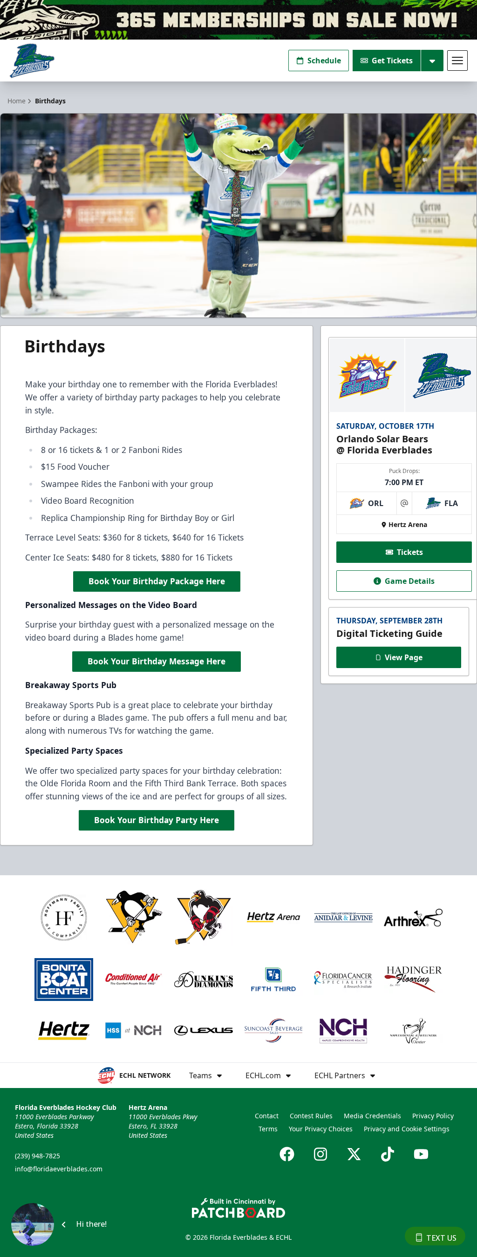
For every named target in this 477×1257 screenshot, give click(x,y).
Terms (268, 1128)
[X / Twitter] (354, 1154)
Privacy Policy (433, 1115)
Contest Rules (311, 1115)
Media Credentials (372, 1115)
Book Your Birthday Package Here (157, 581)
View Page (403, 657)
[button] (65, 1224)
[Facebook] (287, 1154)
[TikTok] (388, 1154)
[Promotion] (238, 20)
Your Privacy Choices (321, 1128)
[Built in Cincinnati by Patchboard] (238, 1208)
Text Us (441, 1238)
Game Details (410, 581)
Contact (267, 1115)
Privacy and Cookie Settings (407, 1128)
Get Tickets (392, 60)
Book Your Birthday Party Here (156, 819)
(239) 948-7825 (37, 1155)
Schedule (324, 60)
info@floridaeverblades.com (58, 1168)
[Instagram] (320, 1154)
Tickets (410, 552)
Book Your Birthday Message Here (156, 661)
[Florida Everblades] (32, 60)
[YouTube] (421, 1154)
